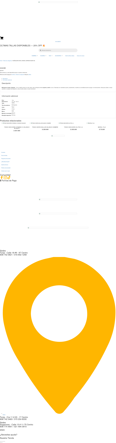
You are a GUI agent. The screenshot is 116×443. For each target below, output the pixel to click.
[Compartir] (3, 441)
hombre (13, 74)
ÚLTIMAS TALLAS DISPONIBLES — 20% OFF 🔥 (22, 45)
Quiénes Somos (4, 164)
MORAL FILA (102, 127)
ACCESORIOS (58, 55)
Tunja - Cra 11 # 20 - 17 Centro (14, 417)
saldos (29, 74)
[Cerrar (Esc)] (4, 441)
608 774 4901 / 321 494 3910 (13, 426)
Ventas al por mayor (5, 171)
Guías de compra (80, 55)
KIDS (50, 55)
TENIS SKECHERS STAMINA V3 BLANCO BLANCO (16, 127)
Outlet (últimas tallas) (69, 55)
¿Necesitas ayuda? (8, 434)
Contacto (3, 152)
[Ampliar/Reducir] (0, 441)
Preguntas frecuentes (5, 158)
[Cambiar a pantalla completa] (1, 441)
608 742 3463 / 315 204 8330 (13, 419)
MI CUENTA (58, 41)
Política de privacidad (5, 167)
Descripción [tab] (5, 78)
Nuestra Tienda (7, 437)
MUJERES (42, 55)
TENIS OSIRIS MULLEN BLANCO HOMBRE (45, 127)
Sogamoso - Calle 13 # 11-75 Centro (16, 424)
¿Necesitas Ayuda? (5, 161)
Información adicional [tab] (7, 80)
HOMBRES (34, 55)
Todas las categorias (7, 60)
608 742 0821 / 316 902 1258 (13, 254)
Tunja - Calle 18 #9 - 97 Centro (14, 252)
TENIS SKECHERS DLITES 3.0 (73, 127)
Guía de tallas (4, 155)
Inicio (1, 60)
